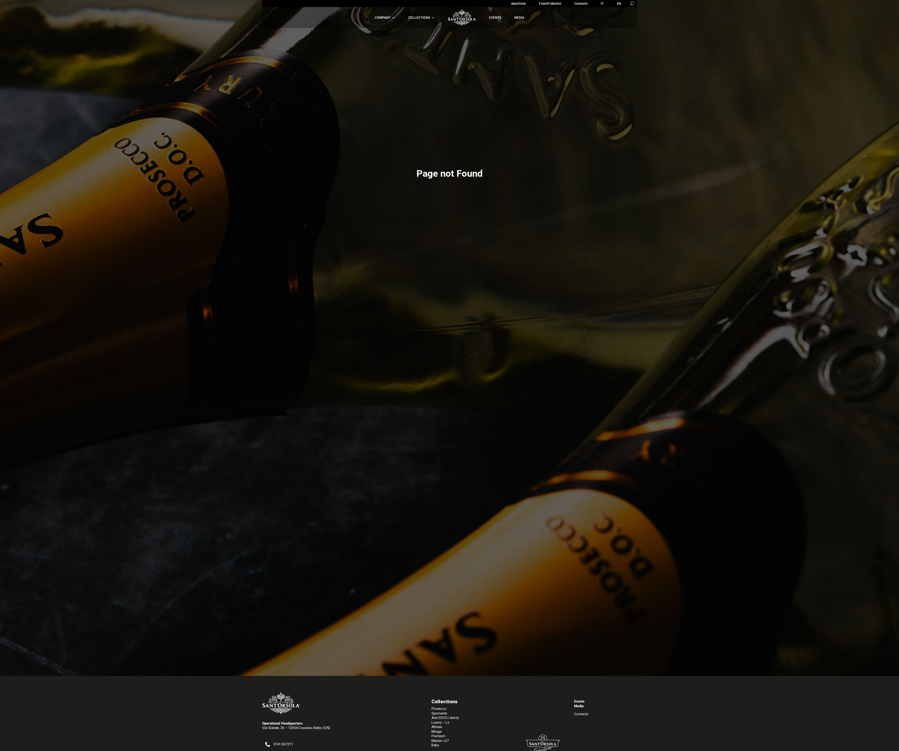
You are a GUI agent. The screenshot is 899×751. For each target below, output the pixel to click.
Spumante (439, 713)
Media (519, 17)
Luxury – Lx (440, 722)
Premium (438, 736)
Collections (419, 17)
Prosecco (438, 709)
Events (495, 17)
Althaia (436, 727)
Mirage (436, 731)
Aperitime (518, 3)
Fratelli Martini (550, 3)
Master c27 (440, 741)
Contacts (581, 3)
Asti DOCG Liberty (445, 718)
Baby (435, 745)
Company (383, 17)
